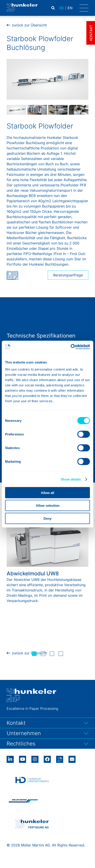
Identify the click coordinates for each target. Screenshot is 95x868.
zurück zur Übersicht (29, 25)
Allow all (47, 492)
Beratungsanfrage (68, 275)
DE (61, 8)
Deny (47, 518)
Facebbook (47, 758)
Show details (71, 479)
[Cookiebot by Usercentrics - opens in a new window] (70, 347)
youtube (22, 758)
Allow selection (47, 505)
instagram (35, 758)
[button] (34, 653)
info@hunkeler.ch (72, 758)
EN (70, 8)
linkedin (10, 758)
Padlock (73, 8)
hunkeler (59, 758)
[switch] (83, 434)
